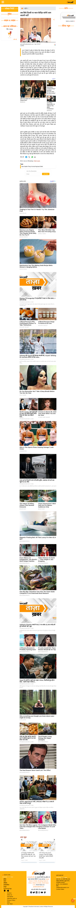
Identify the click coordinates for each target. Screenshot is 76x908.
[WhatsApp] (54, 30)
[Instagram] (39, 892)
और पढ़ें (15, 39)
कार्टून (5, 886)
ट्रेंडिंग (10, 14)
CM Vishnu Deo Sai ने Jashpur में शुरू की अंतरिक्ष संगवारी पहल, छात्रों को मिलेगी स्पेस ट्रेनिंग (46, 855)
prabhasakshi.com (38, 886)
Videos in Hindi (36, 883)
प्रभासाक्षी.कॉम (31, 877)
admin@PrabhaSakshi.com (27, 44)
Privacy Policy (11, 900)
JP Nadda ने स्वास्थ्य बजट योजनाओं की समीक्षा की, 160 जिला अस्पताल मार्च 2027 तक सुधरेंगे (28, 855)
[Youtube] (42, 892)
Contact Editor (60, 889)
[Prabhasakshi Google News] (55, 45)
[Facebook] (54, 24)
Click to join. (36, 161)
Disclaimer (10, 896)
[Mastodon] (45, 892)
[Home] (22, 8)
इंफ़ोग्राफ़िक (6, 885)
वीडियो (5, 883)
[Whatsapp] (32, 157)
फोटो (5, 881)
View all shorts (70, 21)
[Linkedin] (37, 892)
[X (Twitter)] (54, 27)
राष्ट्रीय (25, 8)
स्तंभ (66, 8)
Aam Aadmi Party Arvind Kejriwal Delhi (32, 166)
